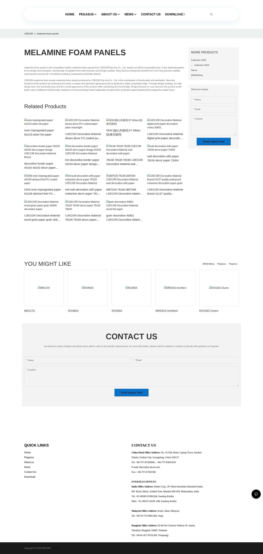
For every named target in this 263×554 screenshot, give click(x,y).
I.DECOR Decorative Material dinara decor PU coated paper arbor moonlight (83, 136)
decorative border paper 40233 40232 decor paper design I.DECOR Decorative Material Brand (41, 166)
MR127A (29, 310)
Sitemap (56, 548)
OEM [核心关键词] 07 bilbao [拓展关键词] (123, 132)
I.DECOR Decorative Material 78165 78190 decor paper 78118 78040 (83, 218)
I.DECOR (28, 33)
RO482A (73, 310)
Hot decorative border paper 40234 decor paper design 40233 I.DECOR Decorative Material (82, 162)
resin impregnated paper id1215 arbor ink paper (39, 132)
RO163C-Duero (208, 310)
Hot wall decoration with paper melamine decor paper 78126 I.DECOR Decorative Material (83, 192)
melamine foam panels (48, 33)
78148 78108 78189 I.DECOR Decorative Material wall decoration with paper (124, 162)
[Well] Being (208, 264)
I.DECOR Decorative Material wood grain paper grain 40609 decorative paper (42, 218)
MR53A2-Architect (167, 310)
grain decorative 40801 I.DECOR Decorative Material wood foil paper (124, 218)
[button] (184, 14)
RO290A (117, 310)
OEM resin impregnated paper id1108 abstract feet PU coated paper (42, 192)
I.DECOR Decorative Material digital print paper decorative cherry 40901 (165, 136)
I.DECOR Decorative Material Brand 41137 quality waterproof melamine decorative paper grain (165, 192)
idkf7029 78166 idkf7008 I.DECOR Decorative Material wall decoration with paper (124, 192)
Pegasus (233, 264)
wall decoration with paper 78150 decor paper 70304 (163, 158)
